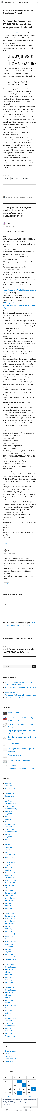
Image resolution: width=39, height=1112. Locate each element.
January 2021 (9, 857)
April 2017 (8, 929)
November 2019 (10, 880)
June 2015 (8, 975)
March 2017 (9, 931)
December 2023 (10, 824)
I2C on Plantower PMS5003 (14, 697)
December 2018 (10, 893)
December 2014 (10, 987)
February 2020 (10, 872)
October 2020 (10, 862)
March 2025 (9, 801)
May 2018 (8, 908)
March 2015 (9, 982)
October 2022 (10, 829)
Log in (7, 1053)
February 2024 (10, 821)
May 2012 (8, 1028)
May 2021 (8, 850)
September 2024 (11, 809)
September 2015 (10, 967)
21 (33, 1089)
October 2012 (9, 1023)
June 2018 (8, 906)
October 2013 (9, 1008)
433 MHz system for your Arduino (20, 760)
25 (19, 1093)
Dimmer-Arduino (14, 743)
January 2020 (9, 875)
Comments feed (10, 1059)
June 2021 (8, 847)
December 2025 (10, 793)
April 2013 (8, 1013)
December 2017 (10, 916)
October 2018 (9, 895)
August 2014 (9, 992)
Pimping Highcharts (12, 692)
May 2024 (8, 814)
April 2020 (8, 867)
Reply (5, 543)
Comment (30, 618)
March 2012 (9, 1033)
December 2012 (10, 1018)
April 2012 (8, 1031)
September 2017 (10, 921)
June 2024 (8, 811)
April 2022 (8, 839)
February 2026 (10, 788)
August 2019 (9, 885)
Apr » (29, 1097)
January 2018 (9, 913)
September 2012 (10, 1026)
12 (24, 1085)
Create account (10, 1051)
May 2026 (8, 783)
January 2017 (9, 936)
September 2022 (11, 832)
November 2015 (10, 962)
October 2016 (9, 944)
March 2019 (9, 890)
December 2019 (10, 878)
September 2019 (11, 883)
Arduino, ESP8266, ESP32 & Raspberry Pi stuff (18, 11)
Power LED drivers (14, 755)
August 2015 (9, 969)
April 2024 (8, 816)
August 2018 (9, 901)
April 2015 (8, 980)
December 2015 (10, 959)
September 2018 (10, 898)
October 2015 (9, 964)
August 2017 (9, 924)
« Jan (9, 1097)
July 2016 (8, 949)
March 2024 (9, 819)
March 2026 (9, 786)
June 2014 (8, 998)
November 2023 (10, 827)
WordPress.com (10, 1061)
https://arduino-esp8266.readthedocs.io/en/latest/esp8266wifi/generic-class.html (19, 305)
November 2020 (10, 860)
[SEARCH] (34, 666)
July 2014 (8, 995)
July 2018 (8, 903)
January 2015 (9, 985)
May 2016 (8, 952)
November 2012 (10, 1021)
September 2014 (10, 990)
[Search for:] (17, 666)
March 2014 (9, 1000)
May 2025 (8, 798)
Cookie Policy (6, 1104)
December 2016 (10, 939)
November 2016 (10, 941)
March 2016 (9, 954)
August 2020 (9, 865)
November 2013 (10, 1005)
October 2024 (10, 806)
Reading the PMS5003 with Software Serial (20, 695)
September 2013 (10, 1010)
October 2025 (10, 796)
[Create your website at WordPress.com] (19, 2)
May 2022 (8, 837)
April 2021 (8, 852)
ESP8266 (22, 197)
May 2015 (8, 977)
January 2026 (9, 791)
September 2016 (11, 947)
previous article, (13, 33)
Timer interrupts (14, 712)
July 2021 (8, 844)
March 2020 (9, 870)
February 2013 (10, 1015)
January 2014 (9, 1003)
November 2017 (10, 918)
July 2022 (8, 834)
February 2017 (10, 934)
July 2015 (8, 972)
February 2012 (10, 1036)
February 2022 (10, 842)
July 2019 (8, 888)
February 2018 (10, 911)
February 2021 (10, 855)
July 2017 (8, 926)
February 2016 (10, 957)
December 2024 (10, 804)
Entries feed (9, 1056)
